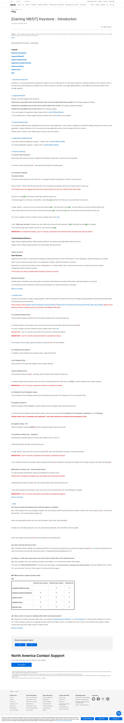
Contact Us (61, 701)
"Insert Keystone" (80, 619)
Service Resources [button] (47, 695)
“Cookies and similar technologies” (64, 720)
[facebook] (98, 699)
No (31, 644)
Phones (12, 697)
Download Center (47, 703)
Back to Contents (17, 289)
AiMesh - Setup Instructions (82, 704)
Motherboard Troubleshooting (82, 697)
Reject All (102, 719)
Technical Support (47, 701)
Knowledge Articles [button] (80, 695)
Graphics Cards (13, 703)
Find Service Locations (31, 701)
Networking (12, 705)
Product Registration (47, 697)
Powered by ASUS (92, 1)
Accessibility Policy (63, 707)
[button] (100, 1)
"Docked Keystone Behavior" (62, 619)
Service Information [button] (31, 695)
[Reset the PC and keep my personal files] (41, 305)
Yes (20, 644)
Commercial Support (64, 709)
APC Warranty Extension (32, 708)
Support (16, 9)
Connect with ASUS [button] (64, 695)
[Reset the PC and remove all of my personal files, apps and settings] (80, 305)
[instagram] (107, 699)
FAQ (20, 9)
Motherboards (13, 708)
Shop (19, 4)
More (12, 37)
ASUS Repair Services (31, 705)
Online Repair (46, 699)
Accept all (116, 719)
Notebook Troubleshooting (81, 699)
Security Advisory (47, 708)
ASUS (12, 9)
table (58, 115)
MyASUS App (62, 697)
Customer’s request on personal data (64, 704)
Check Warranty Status (31, 697)
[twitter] (103, 699)
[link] (13, 4)
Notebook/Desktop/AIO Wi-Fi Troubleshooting (82, 702)
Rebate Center (29, 703)
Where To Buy (29, 710)
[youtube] (93, 699)
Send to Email (108, 27)
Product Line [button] (13, 695)
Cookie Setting (87, 719)
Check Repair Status (31, 699)
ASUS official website (58, 141)
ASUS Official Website (56, 112)
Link (23, 131)
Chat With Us (62, 699)
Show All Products (14, 710)
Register (103, 4)
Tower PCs (12, 701)
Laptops (12, 699)
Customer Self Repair (48, 705)
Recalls (44, 710)
